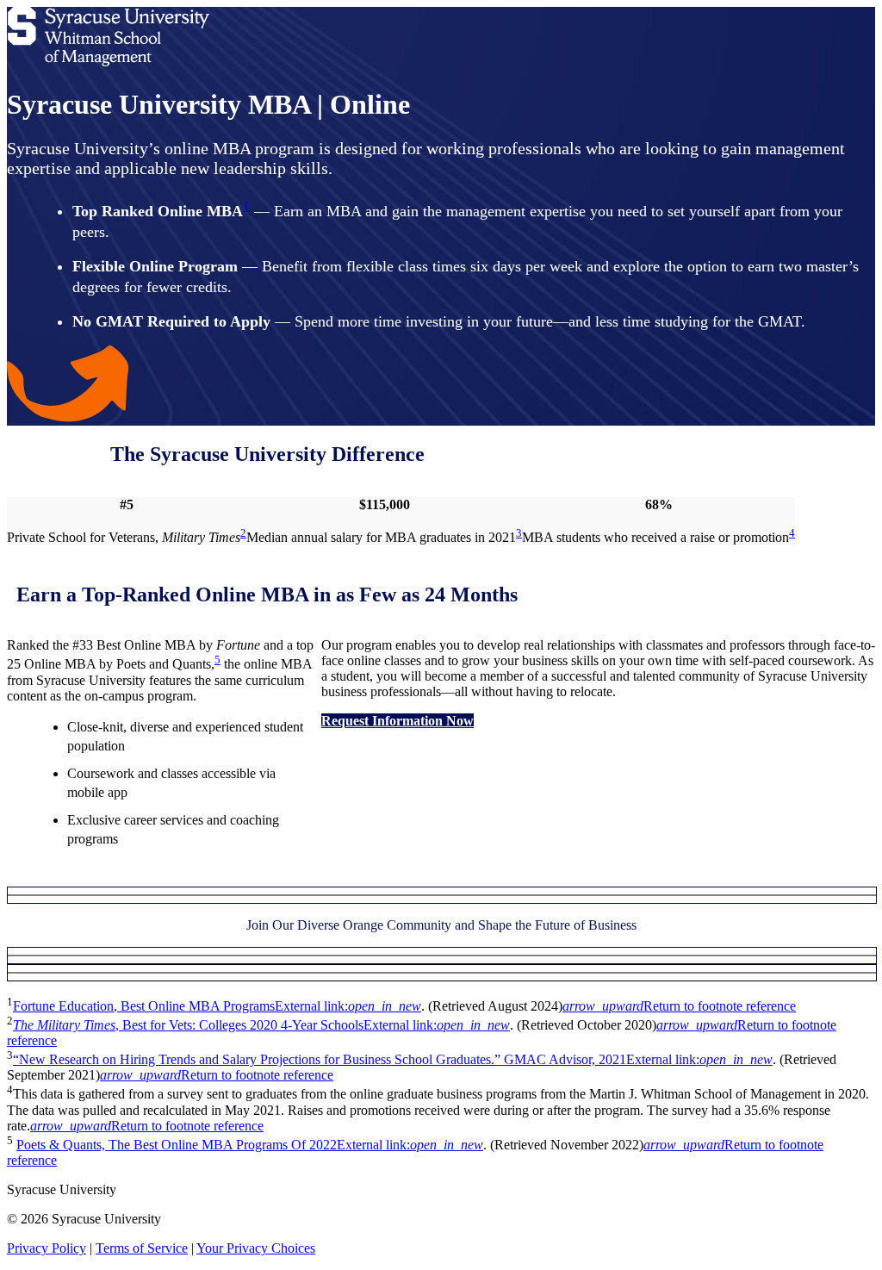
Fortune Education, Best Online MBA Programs (217, 1006)
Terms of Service (142, 1248)
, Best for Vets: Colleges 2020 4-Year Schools (261, 1025)
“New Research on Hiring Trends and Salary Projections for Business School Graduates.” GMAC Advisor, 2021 (393, 1059)
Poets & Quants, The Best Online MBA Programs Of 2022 (249, 1144)
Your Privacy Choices (255, 1248)
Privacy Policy (46, 1248)
